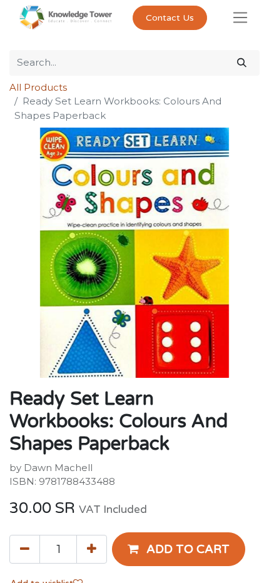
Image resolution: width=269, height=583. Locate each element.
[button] (178, 549)
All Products (38, 87)
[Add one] (91, 549)
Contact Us (170, 18)
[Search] (242, 63)
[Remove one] (24, 549)
